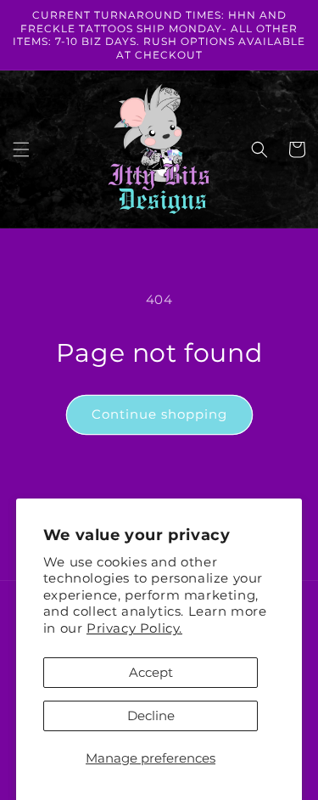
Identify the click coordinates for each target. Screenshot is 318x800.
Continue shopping (159, 414)
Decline (151, 715)
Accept (151, 672)
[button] (21, 149)
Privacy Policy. (134, 628)
